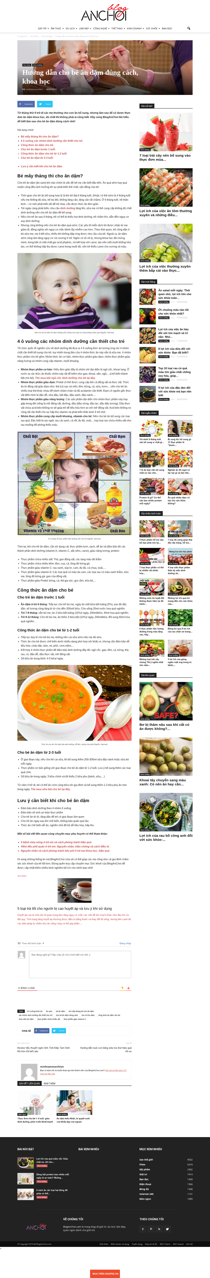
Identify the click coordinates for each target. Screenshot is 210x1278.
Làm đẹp (84, 28)
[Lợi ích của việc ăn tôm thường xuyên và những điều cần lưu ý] (166, 187)
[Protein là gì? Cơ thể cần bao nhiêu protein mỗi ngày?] (151, 486)
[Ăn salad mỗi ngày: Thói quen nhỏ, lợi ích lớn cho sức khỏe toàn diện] (147, 297)
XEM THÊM (49, 1083)
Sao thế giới (146, 1159)
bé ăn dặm (60, 1011)
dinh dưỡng (67, 208)
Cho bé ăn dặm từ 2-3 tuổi (37, 157)
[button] (189, 28)
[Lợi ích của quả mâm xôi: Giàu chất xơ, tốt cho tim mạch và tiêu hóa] (25, 1163)
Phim (142, 1164)
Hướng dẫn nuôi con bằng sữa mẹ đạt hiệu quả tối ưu (106, 1049)
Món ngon (22, 1114)
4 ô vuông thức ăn (34, 1011)
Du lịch (70, 28)
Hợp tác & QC (151, 1244)
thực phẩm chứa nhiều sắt (48, 1019)
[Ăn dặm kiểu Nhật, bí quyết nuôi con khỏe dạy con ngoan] (74, 1102)
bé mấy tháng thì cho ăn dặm (81, 1011)
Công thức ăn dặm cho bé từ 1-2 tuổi (44, 153)
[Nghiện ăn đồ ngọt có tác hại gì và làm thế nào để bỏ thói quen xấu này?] (180, 458)
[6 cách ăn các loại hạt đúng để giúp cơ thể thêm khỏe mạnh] (25, 1194)
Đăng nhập (125, 943)
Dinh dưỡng (37, 65)
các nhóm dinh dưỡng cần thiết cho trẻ (35, 1015)
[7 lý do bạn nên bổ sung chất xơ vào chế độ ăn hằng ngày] (151, 458)
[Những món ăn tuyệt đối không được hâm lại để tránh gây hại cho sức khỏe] (151, 587)
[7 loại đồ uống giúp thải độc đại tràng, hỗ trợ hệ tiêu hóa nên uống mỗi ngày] (180, 528)
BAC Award (178, 1244)
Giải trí (42, 28)
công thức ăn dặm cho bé (109, 1015)
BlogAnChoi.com (72, 1226)
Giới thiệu (104, 1244)
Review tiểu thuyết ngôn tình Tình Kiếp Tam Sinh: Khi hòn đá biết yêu (43, 1049)
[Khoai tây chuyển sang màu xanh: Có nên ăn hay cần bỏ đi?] (166, 756)
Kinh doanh (134, 28)
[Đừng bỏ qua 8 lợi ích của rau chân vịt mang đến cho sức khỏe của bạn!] (180, 617)
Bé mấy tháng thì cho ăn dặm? (40, 136)
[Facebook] (142, 1229)
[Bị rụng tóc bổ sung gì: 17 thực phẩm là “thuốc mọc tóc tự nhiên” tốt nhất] (180, 428)
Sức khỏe (152, 28)
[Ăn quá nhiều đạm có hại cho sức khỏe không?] (180, 486)
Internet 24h (146, 1194)
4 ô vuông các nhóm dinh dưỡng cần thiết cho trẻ (52, 140)
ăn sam (49, 1011)
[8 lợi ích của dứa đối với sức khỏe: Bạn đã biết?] (147, 355)
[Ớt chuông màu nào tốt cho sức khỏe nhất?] (147, 316)
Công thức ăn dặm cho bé (37, 145)
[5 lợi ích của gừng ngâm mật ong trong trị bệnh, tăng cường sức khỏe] (180, 648)
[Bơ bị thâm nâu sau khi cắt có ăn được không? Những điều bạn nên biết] (166, 701)
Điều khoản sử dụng (120, 1244)
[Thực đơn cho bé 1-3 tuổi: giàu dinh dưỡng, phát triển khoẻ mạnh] (35, 1102)
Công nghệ (100, 28)
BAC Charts (165, 1244)
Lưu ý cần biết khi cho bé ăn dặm (41, 166)
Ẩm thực (56, 28)
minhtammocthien (52, 1066)
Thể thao (117, 28)
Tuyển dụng (137, 1244)
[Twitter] (167, 1229)
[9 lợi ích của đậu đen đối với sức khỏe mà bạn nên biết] (147, 394)
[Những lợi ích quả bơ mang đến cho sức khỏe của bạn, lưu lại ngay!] (180, 587)
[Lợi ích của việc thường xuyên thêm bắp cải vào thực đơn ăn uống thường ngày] (166, 243)
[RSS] (159, 1229)
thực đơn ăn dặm (26, 1019)
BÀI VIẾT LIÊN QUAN (29, 1083)
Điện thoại (145, 1184)
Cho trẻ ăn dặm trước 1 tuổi (38, 149)
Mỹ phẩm (144, 1169)
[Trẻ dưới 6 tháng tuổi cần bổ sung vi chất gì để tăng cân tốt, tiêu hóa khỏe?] (151, 428)
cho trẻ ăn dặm (88, 1015)
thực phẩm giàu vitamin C (75, 1019)
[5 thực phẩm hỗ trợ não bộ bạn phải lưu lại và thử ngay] (151, 528)
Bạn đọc (167, 28)
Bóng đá (144, 1189)
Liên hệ (189, 1244)
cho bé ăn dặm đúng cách (67, 1015)
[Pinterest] (151, 1229)
